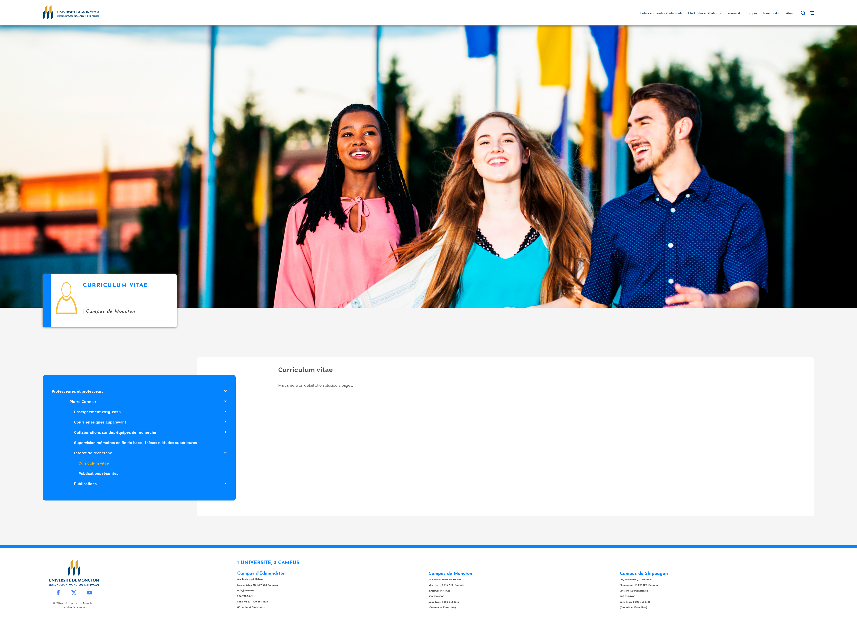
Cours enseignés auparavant (100, 422)
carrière (291, 385)
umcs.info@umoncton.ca (634, 591)
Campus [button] (751, 13)
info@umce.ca (245, 591)
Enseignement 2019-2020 (97, 412)
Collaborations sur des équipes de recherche (115, 432)
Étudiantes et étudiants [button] (704, 13)
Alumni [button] (791, 13)
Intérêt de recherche (93, 453)
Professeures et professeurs (78, 391)
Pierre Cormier (83, 402)
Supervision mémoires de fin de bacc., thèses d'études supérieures (135, 443)
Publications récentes (99, 473)
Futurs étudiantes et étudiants (661, 13)
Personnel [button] (733, 13)
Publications (85, 484)
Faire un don (771, 13)
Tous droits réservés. (73, 607)
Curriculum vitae (94, 463)
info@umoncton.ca (439, 591)
